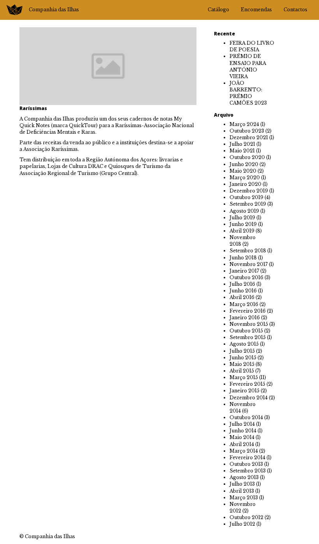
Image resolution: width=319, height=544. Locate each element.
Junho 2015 (243, 357)
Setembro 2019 (248, 204)
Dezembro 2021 (249, 137)
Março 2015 (244, 377)
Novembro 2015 (249, 324)
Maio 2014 (242, 437)
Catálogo (218, 9)
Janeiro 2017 (244, 271)
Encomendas (256, 9)
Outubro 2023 (247, 131)
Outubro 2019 (246, 197)
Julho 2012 (242, 524)
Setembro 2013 (248, 471)
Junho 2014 (243, 431)
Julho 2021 (242, 144)
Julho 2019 (242, 217)
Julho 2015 (242, 351)
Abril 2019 (242, 231)
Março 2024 (244, 124)
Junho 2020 (244, 164)
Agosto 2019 (244, 211)
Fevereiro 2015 (247, 384)
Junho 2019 (243, 224)
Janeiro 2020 (245, 184)
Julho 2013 (242, 484)
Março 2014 (244, 451)
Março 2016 (244, 304)
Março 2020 (245, 177)
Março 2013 (244, 497)
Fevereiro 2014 (247, 457)
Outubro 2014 (246, 417)
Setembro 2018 (248, 251)
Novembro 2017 (249, 264)
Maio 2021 (242, 151)
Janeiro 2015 (244, 391)
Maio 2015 (242, 364)
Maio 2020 (243, 171)
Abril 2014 (242, 444)
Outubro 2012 (246, 517)
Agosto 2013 (244, 477)
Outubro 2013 (246, 464)
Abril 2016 (242, 297)
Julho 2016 (242, 284)
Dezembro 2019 (249, 191)
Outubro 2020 (247, 157)
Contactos (295, 9)
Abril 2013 (242, 491)
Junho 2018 (243, 258)
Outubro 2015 (246, 331)
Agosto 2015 (244, 344)
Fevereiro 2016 (248, 311)
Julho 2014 (242, 424)
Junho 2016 (243, 291)
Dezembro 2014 (249, 398)
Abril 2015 (242, 371)
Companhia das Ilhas (54, 9)
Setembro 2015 (248, 337)
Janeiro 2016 (245, 317)
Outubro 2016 (246, 277)
